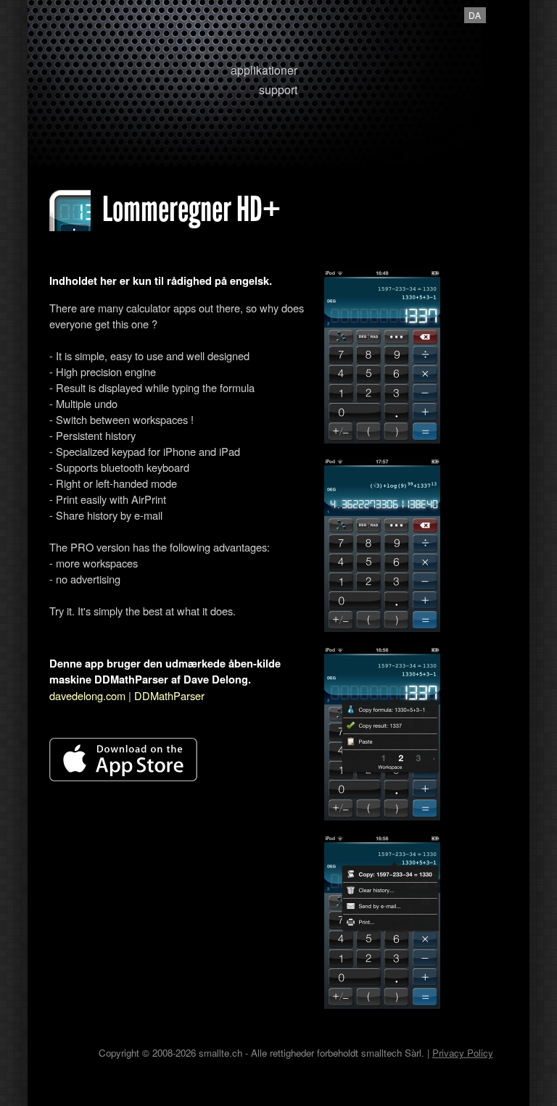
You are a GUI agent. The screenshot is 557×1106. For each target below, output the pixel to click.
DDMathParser (169, 695)
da (475, 15)
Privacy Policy (462, 1053)
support (278, 89)
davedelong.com (87, 695)
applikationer (264, 70)
